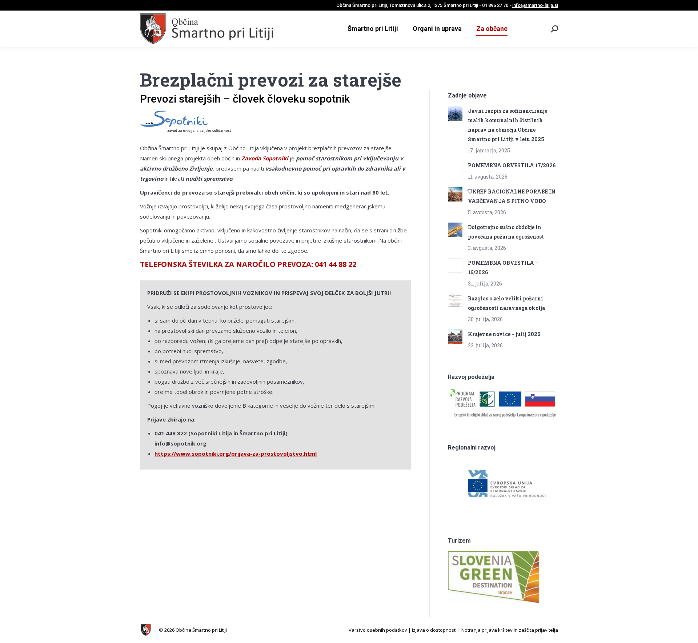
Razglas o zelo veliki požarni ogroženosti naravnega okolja (506, 303)
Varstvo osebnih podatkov (378, 630)
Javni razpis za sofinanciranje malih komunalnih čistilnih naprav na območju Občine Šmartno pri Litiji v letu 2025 (507, 125)
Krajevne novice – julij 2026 (504, 334)
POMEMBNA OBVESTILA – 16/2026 (503, 267)
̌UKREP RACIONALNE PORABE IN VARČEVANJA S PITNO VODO (511, 196)
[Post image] (455, 113)
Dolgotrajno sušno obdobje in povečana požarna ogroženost (506, 232)
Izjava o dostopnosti (434, 630)
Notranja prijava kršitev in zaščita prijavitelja (509, 630)
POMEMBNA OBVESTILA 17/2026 (511, 165)
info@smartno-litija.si (535, 5)
